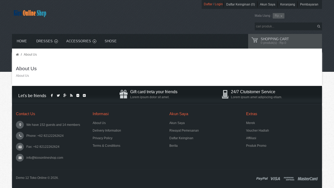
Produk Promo (256, 146)
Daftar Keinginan (181, 138)
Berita (173, 146)
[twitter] (58, 95)
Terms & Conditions (106, 146)
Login (219, 4)
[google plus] (65, 95)
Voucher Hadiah (257, 130)
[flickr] (78, 95)
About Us (30, 54)
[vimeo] (84, 95)
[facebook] (52, 95)
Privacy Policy (102, 138)
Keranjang (287, 4)
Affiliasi (251, 138)
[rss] (71, 95)
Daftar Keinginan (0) (240, 4)
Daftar (208, 4)
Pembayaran (309, 4)
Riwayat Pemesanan (184, 130)
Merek (250, 123)
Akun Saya (267, 4)
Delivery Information (107, 130)
